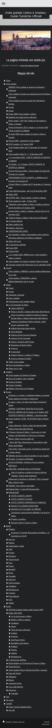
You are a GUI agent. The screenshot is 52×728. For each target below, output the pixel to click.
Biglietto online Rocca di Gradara (21, 389)
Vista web (45, 724)
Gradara (9, 372)
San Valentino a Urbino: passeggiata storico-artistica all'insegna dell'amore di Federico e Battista (28, 236)
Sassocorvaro (13, 559)
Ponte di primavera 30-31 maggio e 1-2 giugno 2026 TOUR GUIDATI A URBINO (28, 129)
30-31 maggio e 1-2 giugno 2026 (20, 144)
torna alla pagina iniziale (29, 65)
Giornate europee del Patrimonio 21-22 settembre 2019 (29, 265)
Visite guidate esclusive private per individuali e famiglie (26, 102)
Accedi (46, 722)
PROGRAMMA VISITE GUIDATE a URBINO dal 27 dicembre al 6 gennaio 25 (28, 179)
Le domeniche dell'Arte (17, 245)
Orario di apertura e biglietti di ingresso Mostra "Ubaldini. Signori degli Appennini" (29, 474)
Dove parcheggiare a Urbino (19, 365)
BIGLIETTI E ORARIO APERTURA (24, 506)
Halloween (12, 677)
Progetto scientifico (18, 519)
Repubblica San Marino (20, 643)
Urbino (8, 285)
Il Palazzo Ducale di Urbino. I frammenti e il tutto (27, 432)
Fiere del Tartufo (14, 673)
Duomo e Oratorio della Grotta (22, 342)
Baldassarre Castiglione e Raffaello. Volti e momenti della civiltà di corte (28, 480)
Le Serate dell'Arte (15, 221)
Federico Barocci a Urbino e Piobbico (25, 355)
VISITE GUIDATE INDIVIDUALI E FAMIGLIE (28, 502)
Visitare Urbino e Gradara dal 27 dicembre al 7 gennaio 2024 (29, 186)
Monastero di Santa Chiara (21, 345)
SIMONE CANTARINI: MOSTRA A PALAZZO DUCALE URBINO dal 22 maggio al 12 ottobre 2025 (28, 410)
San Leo (11, 539)
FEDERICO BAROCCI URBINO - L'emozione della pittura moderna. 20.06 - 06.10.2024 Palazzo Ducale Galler (28, 418)
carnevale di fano (15, 683)
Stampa (8, 722)
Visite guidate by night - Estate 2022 (22, 201)
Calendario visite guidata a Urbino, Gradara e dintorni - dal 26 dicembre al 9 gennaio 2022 (29, 206)
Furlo (10, 600)
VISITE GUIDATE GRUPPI (21, 496)
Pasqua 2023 (13, 251)
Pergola (11, 553)
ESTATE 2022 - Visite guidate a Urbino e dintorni (27, 198)
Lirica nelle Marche (15, 687)
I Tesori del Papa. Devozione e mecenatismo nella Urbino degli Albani (27, 444)
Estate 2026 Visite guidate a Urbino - (22, 114)
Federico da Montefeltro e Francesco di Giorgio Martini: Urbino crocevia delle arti (26, 437)
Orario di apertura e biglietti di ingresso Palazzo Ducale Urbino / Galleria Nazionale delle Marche (29, 316)
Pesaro (11, 566)
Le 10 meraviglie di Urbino (18, 305)
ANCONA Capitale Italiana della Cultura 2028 (25, 610)
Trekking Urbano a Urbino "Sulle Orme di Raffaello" (28, 218)
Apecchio (12, 579)
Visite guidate (11, 84)
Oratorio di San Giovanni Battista (23, 335)
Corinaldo (12, 576)
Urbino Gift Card (14, 241)
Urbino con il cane (15, 368)
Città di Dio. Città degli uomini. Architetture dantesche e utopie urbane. (29, 450)
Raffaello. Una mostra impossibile (21, 486)
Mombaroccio (13, 590)
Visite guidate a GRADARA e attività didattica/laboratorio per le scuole (22, 280)
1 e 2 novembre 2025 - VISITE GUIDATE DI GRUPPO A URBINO (29, 159)
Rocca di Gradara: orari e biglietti (21, 379)
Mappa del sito (18, 722)
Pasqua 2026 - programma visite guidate (24, 141)
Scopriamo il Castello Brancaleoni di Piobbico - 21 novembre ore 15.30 (30, 534)
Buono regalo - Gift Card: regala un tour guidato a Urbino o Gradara (27, 122)
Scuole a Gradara (15, 382)
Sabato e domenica (15, 228)
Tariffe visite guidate (16, 362)
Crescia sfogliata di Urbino (21, 358)
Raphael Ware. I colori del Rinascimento (23, 489)
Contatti (9, 703)
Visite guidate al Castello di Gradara (22, 375)
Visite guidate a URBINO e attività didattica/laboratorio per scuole (29, 273)
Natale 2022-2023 (15, 613)
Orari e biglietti (14, 298)
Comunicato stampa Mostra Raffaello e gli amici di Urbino (30, 514)
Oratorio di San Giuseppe (20, 338)
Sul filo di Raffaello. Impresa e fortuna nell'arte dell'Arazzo (26, 464)
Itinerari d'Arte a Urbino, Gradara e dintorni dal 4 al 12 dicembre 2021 (28, 213)
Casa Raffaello (16, 332)
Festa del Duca (14, 667)
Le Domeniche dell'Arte (17, 660)
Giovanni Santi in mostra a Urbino (24, 523)
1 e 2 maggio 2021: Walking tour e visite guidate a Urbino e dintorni (27, 256)
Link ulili (11, 710)
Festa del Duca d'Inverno (20, 630)
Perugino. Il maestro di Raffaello (20, 459)
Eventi (8, 606)
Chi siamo (10, 700)
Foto (7, 697)
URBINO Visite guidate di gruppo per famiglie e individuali (26, 89)
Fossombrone (13, 596)
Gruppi (10, 111)
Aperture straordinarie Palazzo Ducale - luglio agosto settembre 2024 (28, 323)
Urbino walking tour (15, 224)
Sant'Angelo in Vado (16, 546)
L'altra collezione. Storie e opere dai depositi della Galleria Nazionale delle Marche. (27, 427)
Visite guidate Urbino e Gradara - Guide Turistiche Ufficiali (26, 14)
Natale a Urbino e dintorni (20, 620)
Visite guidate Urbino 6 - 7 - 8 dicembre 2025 (25, 154)
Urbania (11, 543)
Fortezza (14, 348)
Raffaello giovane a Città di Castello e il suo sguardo (28, 456)
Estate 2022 (13, 248)
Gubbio (11, 603)
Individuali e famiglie (16, 295)
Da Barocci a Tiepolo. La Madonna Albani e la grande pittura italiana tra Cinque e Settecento (28, 397)
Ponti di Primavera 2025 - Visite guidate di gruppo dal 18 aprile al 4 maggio (28, 172)
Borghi (8, 526)
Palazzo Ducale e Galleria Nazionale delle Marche (30, 312)
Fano (10, 563)
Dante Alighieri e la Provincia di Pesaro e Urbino (26, 663)
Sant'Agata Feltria (18, 640)
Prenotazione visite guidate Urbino (21, 301)
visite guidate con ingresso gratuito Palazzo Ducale (28, 261)
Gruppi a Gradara (15, 385)
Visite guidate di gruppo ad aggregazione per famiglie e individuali (29, 95)
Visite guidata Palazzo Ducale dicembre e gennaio (27, 670)
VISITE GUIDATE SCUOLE (21, 499)
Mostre (8, 392)
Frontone (11, 593)
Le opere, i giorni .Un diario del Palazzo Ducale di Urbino (27, 403)
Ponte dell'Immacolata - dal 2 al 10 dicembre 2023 (27, 191)
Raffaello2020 (13, 492)
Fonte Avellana (14, 583)
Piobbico (11, 529)
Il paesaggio (15, 352)
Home (8, 80)
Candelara (12, 586)
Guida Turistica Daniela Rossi (19, 707)
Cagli (10, 549)
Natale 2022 (13, 194)
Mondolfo (11, 569)
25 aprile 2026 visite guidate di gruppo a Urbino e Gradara (27, 135)
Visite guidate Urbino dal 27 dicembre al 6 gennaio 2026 (27, 149)
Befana (11, 680)
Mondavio (12, 556)
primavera (12, 690)
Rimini (10, 573)
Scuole (11, 107)
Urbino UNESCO (17, 308)
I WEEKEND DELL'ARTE (18, 231)
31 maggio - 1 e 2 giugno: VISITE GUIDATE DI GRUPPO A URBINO (26, 166)
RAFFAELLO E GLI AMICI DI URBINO (26, 509)
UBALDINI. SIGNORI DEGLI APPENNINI (24, 469)
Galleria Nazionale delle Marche (23, 328)
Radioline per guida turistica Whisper (22, 117)
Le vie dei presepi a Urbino (21, 616)
